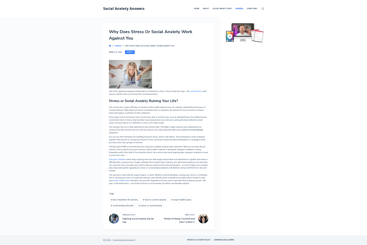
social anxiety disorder (122, 205)
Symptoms (252, 8)
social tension (196, 91)
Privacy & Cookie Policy (198, 240)
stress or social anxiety (150, 205)
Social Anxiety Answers (124, 8)
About (206, 8)
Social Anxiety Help (222, 8)
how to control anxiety (154, 199)
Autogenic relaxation (117, 159)
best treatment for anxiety (124, 199)
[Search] (263, 9)
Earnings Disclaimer (224, 240)
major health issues (121, 180)
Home (196, 8)
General (239, 8)
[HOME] (110, 46)
